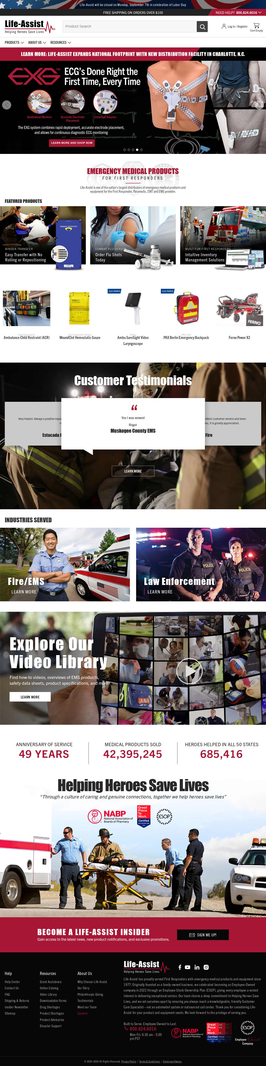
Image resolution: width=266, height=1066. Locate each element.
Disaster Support (51, 1026)
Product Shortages (52, 1013)
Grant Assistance (51, 982)
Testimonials (86, 1000)
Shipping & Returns (17, 1000)
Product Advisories (52, 1019)
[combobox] (135, 26)
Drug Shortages (50, 1007)
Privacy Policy (128, 1061)
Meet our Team (87, 1007)
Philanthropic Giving (90, 994)
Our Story (83, 988)
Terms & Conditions (149, 1061)
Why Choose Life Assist (92, 982)
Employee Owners (172, 1061)
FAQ (7, 994)
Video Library (48, 994)
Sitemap (10, 1013)
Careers (83, 1013)
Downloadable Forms (53, 1000)
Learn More (133, 471)
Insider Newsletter (16, 1007)
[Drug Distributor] (112, 816)
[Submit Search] (198, 25)
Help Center (12, 982)
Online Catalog (49, 988)
